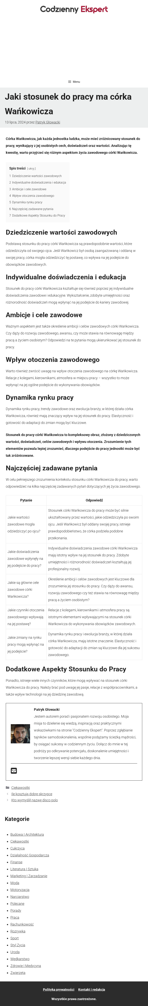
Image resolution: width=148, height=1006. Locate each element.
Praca (14, 917)
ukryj (31, 168)
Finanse (16, 862)
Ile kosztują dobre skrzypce (31, 794)
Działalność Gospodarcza (29, 855)
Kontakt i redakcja (91, 989)
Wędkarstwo (19, 959)
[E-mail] (14, 772)
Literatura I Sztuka (24, 869)
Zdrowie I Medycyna (25, 966)
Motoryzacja (19, 890)
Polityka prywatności (58, 989)
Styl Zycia (17, 945)
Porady (15, 910)
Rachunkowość (22, 924)
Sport (14, 938)
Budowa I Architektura (27, 834)
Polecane (17, 904)
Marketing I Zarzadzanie (28, 876)
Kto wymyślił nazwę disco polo (34, 800)
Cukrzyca (17, 848)
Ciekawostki (20, 788)
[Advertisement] (74, 47)
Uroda (15, 952)
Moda (14, 883)
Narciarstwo (19, 897)
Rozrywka (17, 931)
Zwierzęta (17, 973)
